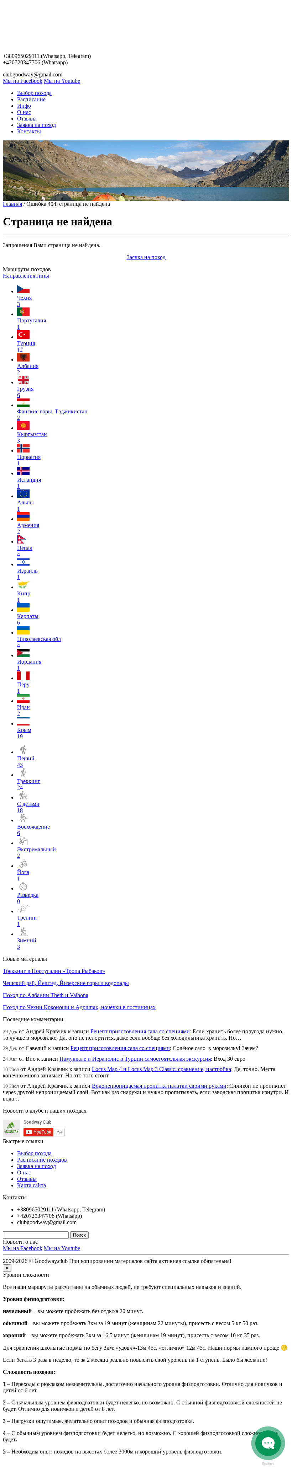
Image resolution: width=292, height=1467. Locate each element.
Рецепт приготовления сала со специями (140, 1031)
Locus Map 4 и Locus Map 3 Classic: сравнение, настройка (161, 1069)
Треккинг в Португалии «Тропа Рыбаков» (54, 971)
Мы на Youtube (62, 81)
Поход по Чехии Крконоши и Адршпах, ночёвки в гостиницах (79, 1007)
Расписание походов (42, 1160)
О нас (24, 112)
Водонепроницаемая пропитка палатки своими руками (159, 1086)
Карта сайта (31, 1185)
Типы (42, 276)
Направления (19, 276)
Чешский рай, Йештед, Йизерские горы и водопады (66, 983)
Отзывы (27, 119)
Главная (12, 204)
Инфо (24, 106)
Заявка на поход (36, 125)
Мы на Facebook (22, 81)
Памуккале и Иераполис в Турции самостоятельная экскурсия (135, 1059)
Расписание (31, 99)
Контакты (29, 131)
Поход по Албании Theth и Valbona (45, 995)
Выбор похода (34, 93)
